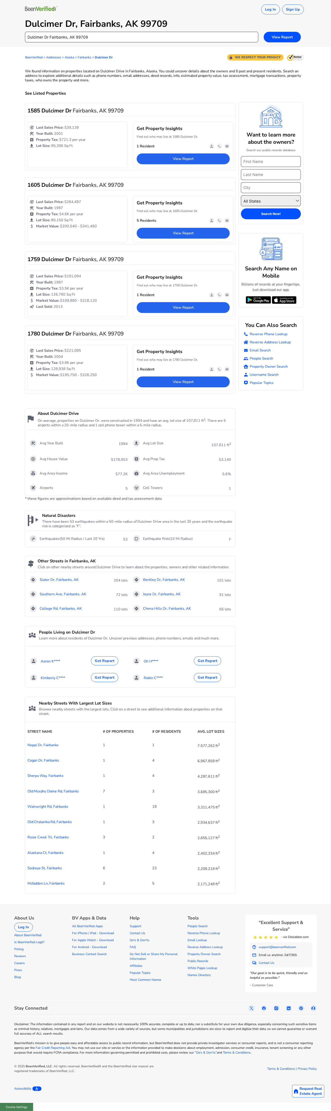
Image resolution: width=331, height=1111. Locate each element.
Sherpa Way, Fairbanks (45, 775)
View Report (282, 37)
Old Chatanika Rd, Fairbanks (49, 821)
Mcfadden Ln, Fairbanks (46, 883)
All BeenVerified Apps (87, 926)
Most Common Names (145, 980)
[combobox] (141, 37)
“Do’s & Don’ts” (206, 1052)
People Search (261, 358)
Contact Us (137, 933)
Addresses (53, 57)
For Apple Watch (84, 940)
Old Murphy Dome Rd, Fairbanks (53, 791)
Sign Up (293, 9)
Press (18, 970)
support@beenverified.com (277, 947)
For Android (80, 947)
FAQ (133, 947)
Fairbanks (84, 57)
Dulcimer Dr (104, 57)
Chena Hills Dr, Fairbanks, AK (167, 608)
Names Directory (199, 975)
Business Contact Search (89, 954)
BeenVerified (34, 57)
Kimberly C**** (53, 677)
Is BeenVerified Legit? (29, 942)
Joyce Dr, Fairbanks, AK (162, 594)
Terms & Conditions (237, 1052)
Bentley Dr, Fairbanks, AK (164, 579)
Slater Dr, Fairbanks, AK (59, 579)
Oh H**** (151, 661)
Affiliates (136, 966)
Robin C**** (153, 677)
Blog (17, 977)
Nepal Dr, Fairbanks (43, 745)
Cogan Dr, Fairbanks (43, 760)
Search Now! (271, 214)
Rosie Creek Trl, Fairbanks (48, 837)
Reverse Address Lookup (270, 342)
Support (135, 926)
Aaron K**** (50, 661)
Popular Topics (262, 382)
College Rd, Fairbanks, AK (61, 608)
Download (106, 933)
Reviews (20, 956)
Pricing (19, 949)
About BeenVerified (27, 935)
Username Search (264, 374)
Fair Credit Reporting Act (53, 1048)
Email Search (260, 350)
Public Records (198, 961)
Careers (19, 963)
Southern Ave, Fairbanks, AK (63, 594)
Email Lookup (197, 940)
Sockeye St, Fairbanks (44, 868)
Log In (270, 9)
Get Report (104, 660)
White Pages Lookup (202, 968)
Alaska (69, 57)
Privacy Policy (307, 1069)
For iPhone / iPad (84, 933)
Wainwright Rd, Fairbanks (47, 806)
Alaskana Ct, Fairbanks (45, 852)
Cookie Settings (16, 1107)
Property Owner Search (269, 366)
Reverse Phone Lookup (268, 334)
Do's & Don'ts (139, 940)
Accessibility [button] (22, 1088)
